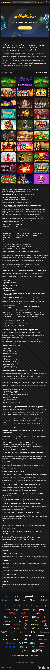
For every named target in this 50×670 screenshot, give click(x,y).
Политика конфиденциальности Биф (20, 655)
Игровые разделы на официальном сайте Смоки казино (15, 192)
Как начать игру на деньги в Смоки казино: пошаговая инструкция (18, 194)
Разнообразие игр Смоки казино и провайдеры (13, 196)
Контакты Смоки (34, 655)
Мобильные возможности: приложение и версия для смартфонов (18, 200)
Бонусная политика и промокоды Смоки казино (13, 197)
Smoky (6, 2)
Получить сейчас (25, 28)
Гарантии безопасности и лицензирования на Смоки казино (16, 202)
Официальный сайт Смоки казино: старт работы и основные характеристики (20, 189)
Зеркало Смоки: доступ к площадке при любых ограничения (16, 191)
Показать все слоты (41, 72)
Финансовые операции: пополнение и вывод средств (15, 199)
